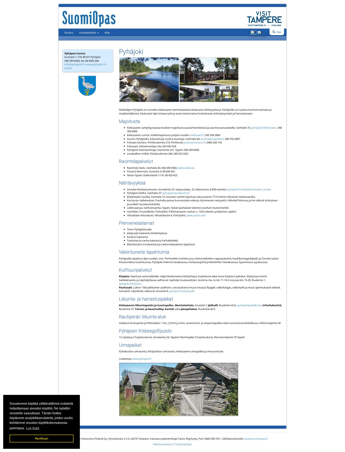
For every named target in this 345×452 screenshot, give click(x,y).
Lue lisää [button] (32, 428)
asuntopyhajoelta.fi (212, 139)
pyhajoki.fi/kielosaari (263, 127)
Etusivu (68, 32)
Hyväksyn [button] (41, 438)
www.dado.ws (186, 168)
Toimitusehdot (183, 444)
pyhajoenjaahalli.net (249, 305)
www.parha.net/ (196, 215)
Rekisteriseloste (162, 444)
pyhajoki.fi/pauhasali (181, 291)
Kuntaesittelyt (88, 32)
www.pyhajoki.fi (95, 64)
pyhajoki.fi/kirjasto (130, 283)
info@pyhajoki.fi (74, 64)
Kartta (68, 68)
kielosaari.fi (197, 135)
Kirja (107, 32)
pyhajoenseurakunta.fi (176, 193)
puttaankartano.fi (194, 142)
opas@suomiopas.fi (256, 438)
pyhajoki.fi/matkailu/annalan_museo (249, 189)
